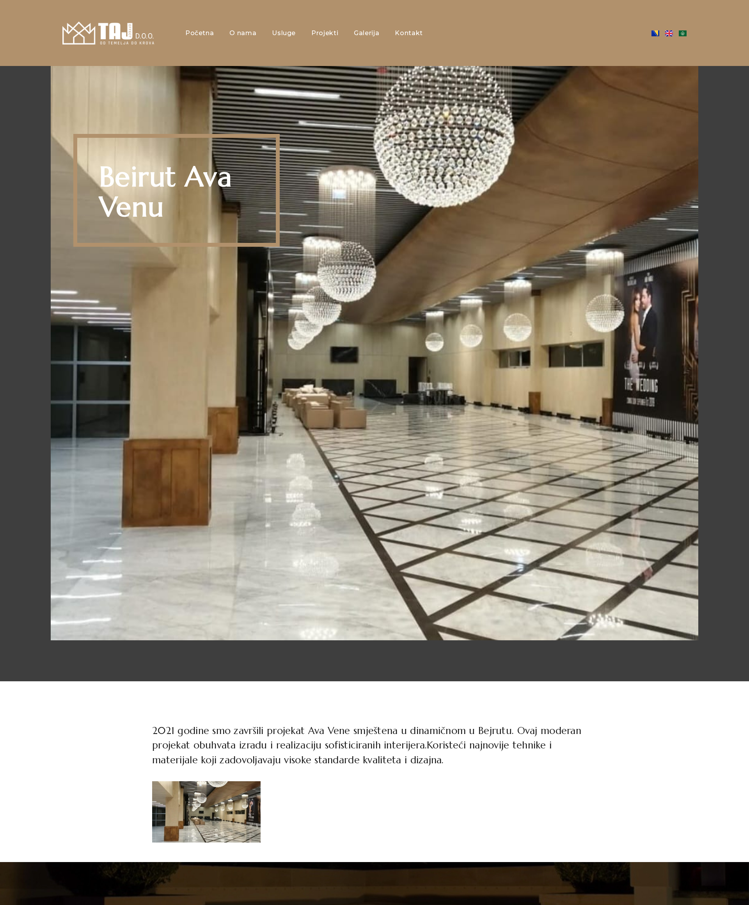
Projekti (324, 33)
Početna (199, 33)
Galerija (366, 33)
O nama (242, 33)
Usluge (284, 33)
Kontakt (408, 33)
